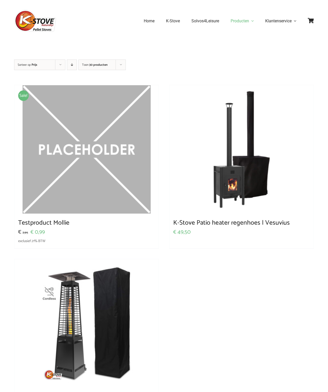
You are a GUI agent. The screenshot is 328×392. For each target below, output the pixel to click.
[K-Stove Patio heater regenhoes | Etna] (86, 323)
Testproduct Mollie (43, 222)
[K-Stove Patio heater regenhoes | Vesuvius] (241, 149)
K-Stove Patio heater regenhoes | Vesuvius (231, 222)
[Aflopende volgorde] (72, 65)
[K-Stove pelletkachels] (35, 11)
